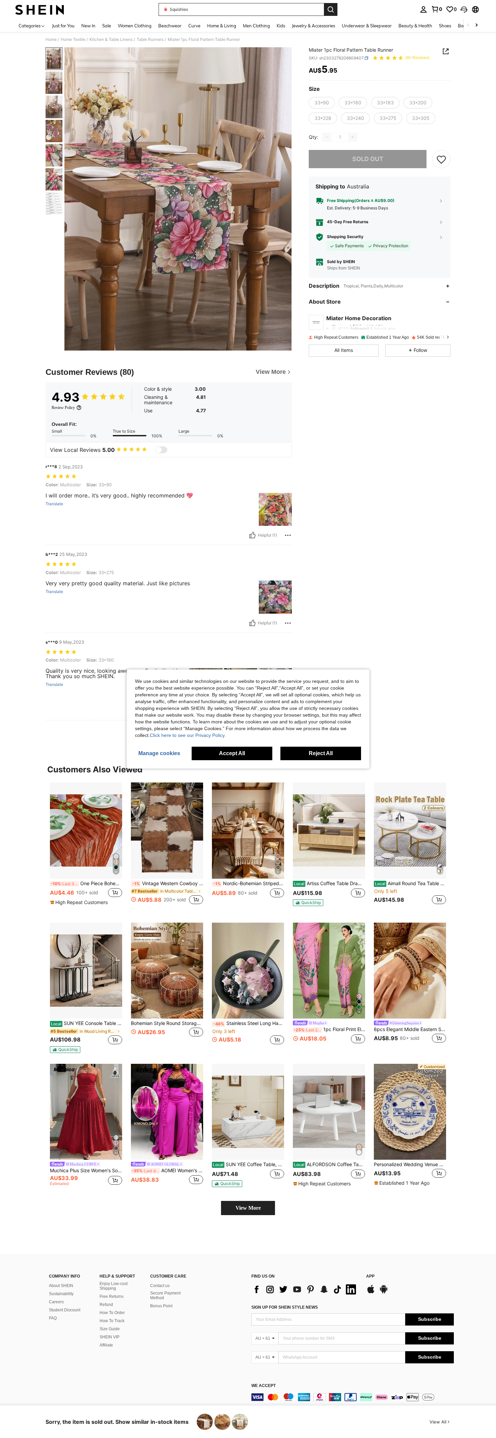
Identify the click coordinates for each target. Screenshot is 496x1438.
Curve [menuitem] (194, 25)
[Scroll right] (476, 25)
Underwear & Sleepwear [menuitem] (367, 25)
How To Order (112, 1312)
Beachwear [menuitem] (170, 25)
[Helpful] (252, 535)
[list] (305, 1289)
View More (248, 1208)
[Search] (330, 9)
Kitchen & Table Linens (111, 39)
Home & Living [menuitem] (221, 25)
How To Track (112, 1320)
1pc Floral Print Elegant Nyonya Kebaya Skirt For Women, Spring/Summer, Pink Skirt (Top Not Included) (329, 1029)
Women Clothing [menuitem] (134, 25)
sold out (367, 159)
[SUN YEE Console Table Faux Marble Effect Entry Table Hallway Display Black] (86, 971)
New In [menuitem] (88, 25)
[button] (464, 9)
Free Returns (111, 1296)
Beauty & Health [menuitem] (415, 25)
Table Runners (150, 39)
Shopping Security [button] (345, 237)
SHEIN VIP (109, 1337)
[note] (80, 902)
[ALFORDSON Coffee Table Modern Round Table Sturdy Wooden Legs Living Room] (329, 1112)
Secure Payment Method (165, 1295)
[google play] (383, 1292)
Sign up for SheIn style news (284, 1307)
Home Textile (73, 39)
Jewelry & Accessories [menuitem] (313, 25)
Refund (106, 1304)
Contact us (160, 1285)
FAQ (53, 1318)
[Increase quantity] (352, 137)
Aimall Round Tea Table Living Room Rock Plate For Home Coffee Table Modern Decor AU (410, 883)
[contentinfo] (352, 1397)
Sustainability (61, 1293)
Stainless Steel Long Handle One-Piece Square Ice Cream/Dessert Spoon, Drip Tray (248, 1023)
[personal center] (423, 9)
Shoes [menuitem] (445, 25)
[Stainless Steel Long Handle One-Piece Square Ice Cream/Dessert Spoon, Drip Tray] (248, 971)
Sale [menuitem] (106, 25)
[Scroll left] (468, 25)
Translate (54, 504)
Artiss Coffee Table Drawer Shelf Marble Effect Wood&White (329, 883)
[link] (436, 9)
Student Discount (64, 1310)
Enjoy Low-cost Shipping (114, 1286)
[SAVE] (441, 159)
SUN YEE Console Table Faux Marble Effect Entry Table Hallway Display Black (86, 1023)
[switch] (161, 449)
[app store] (371, 1292)
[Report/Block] (288, 535)
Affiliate (106, 1345)
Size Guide (110, 1329)
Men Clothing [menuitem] (256, 25)
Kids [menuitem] (281, 25)
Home (51, 39)
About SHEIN (61, 1285)
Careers (56, 1302)
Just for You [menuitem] (63, 25)
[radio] (322, 103)
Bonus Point (161, 1306)
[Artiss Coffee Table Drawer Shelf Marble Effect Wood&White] (329, 830)
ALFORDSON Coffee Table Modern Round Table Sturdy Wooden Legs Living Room (329, 1164)
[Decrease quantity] (327, 137)
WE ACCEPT (263, 1386)
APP (370, 1276)
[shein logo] (39, 9)
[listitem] (86, 847)
